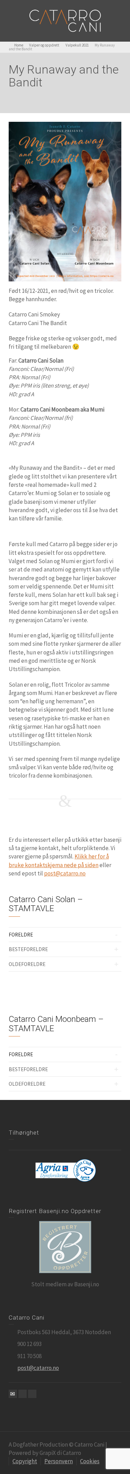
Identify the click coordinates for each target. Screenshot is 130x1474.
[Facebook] (22, 1394)
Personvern (58, 1461)
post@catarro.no (65, 873)
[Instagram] (32, 1394)
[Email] (13, 1394)
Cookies (89, 1461)
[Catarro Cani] (65, 20)
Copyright (24, 1461)
